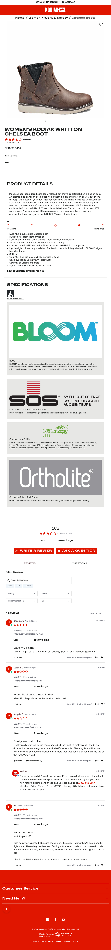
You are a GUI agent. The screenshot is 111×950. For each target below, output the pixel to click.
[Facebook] (55, 920)
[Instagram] (47, 920)
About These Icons (15, 299)
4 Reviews (27, 139)
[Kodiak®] (55, 10)
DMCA (75, 941)
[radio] (10, 585)
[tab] (34, 551)
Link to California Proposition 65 (25, 271)
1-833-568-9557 (86, 783)
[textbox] (104, 614)
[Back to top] (6, 908)
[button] (19, 657)
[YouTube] (63, 920)
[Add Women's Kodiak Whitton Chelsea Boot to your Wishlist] (101, 24)
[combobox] (22, 593)
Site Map (67, 941)
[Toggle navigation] (4, 10)
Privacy (36, 941)
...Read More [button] (79, 860)
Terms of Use (47, 941)
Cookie (58, 941)
